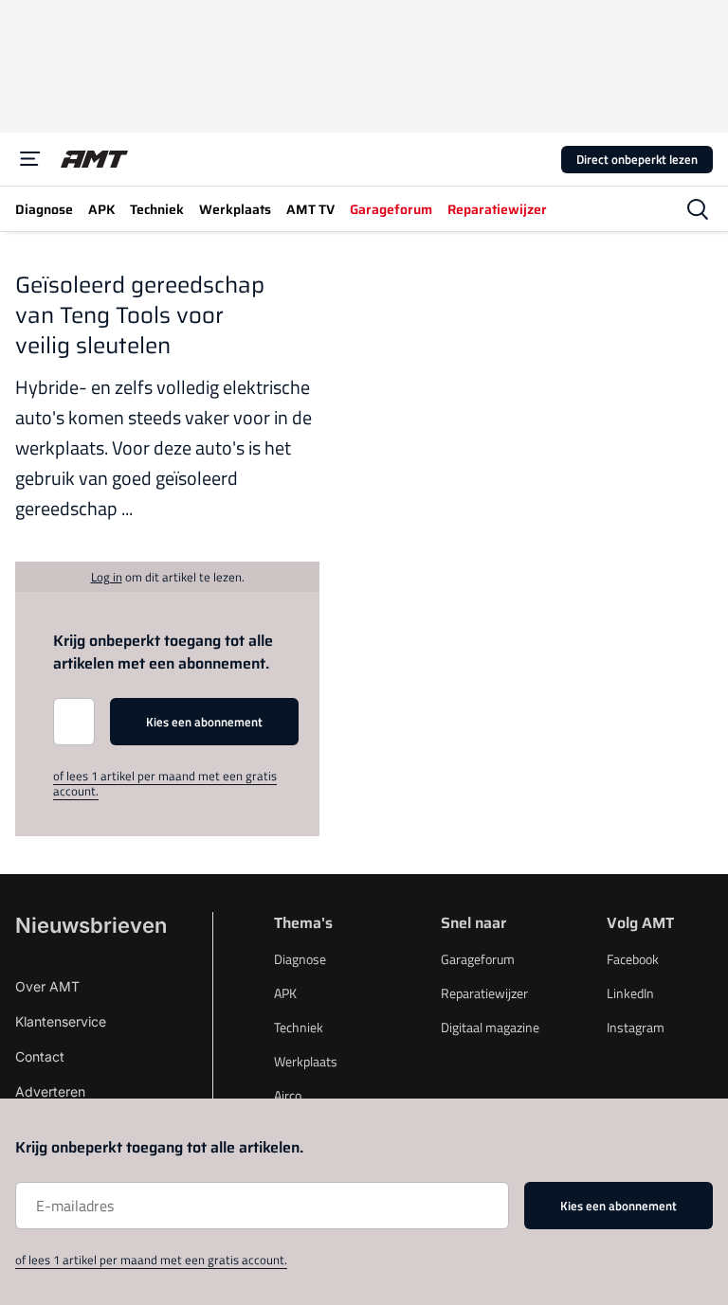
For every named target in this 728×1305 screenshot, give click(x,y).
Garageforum (478, 959)
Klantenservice (60, 1021)
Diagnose (300, 959)
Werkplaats (305, 1061)
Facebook (633, 959)
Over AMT (47, 986)
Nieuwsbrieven (91, 925)
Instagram (635, 1027)
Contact (39, 1056)
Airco (287, 1095)
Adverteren (50, 1091)
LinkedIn (630, 993)
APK (285, 993)
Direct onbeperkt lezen (637, 159)
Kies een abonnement (204, 721)
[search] (697, 209)
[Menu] (30, 159)
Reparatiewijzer (484, 993)
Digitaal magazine (490, 1027)
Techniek (298, 1027)
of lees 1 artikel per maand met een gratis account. (165, 783)
